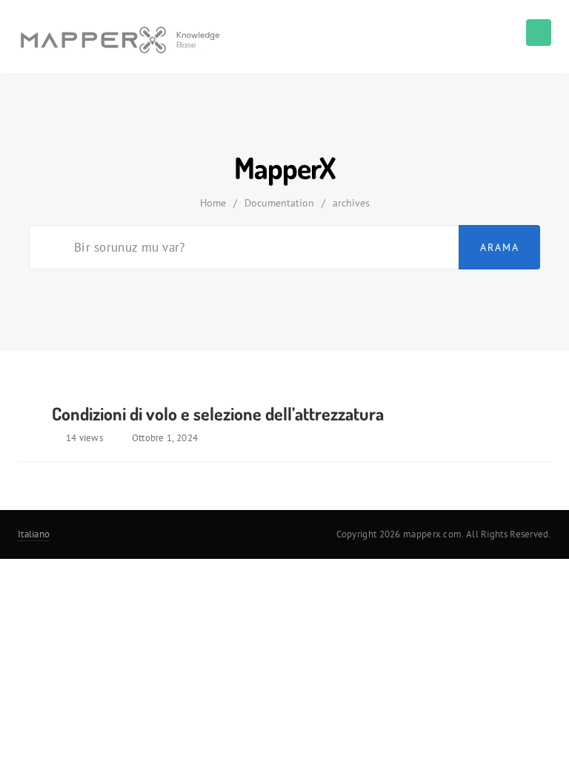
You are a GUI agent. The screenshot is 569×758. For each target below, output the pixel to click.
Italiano (34, 534)
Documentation (279, 202)
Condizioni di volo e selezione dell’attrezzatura (218, 413)
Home (213, 202)
